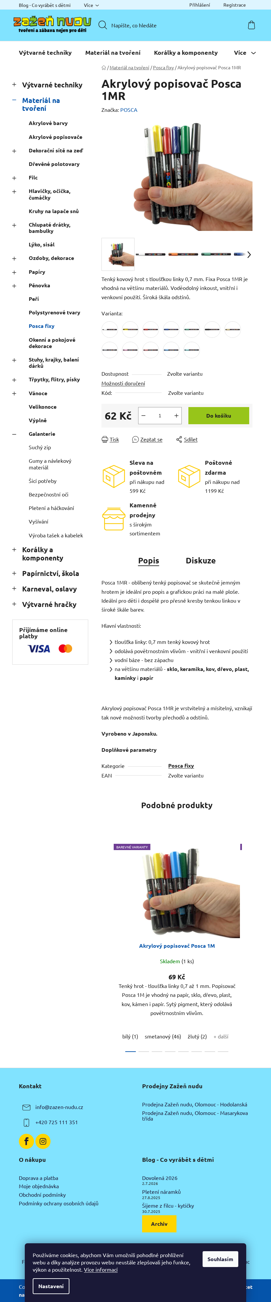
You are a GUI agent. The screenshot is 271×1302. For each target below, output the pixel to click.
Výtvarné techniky (52, 84)
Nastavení (51, 1286)
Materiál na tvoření (41, 104)
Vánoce (38, 393)
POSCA (128, 109)
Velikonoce (43, 406)
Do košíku (218, 415)
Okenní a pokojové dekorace (52, 342)
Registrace (234, 5)
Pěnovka (39, 285)
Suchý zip (40, 447)
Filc (33, 177)
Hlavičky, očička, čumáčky (49, 194)
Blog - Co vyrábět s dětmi (45, 5)
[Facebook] (26, 1141)
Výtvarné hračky (49, 604)
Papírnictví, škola (50, 573)
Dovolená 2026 (159, 1178)
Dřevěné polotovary (54, 163)
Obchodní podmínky (42, 1195)
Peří (34, 298)
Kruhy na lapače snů (54, 210)
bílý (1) (130, 1036)
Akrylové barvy (48, 122)
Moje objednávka (39, 1186)
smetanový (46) (163, 1036)
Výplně (38, 420)
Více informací (101, 1269)
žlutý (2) (197, 1036)
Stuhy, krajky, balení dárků (54, 362)
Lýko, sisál (42, 244)
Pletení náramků (161, 1192)
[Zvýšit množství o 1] (176, 415)
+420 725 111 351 (56, 1122)
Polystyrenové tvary (54, 312)
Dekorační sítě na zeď (56, 150)
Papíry (37, 271)
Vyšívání (38, 521)
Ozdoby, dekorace (51, 257)
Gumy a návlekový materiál (50, 463)
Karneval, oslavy (49, 588)
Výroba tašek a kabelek (56, 535)
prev (106, 946)
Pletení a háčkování (51, 507)
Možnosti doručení (123, 383)
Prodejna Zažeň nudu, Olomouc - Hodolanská (194, 1104)
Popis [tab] (148, 560)
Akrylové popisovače (55, 136)
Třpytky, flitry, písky (54, 379)
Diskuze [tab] (201, 560)
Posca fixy (42, 325)
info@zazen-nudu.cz (59, 1106)
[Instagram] (43, 1141)
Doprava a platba (38, 1178)
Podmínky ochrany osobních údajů (58, 1203)
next (247, 946)
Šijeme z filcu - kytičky (168, 1206)
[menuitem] (45, 52)
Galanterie (42, 433)
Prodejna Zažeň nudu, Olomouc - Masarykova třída (195, 1116)
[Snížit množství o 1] (143, 415)
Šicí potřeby (43, 480)
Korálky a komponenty (42, 553)
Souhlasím (220, 1258)
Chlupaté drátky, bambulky (49, 227)
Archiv (159, 1223)
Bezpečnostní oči (48, 494)
